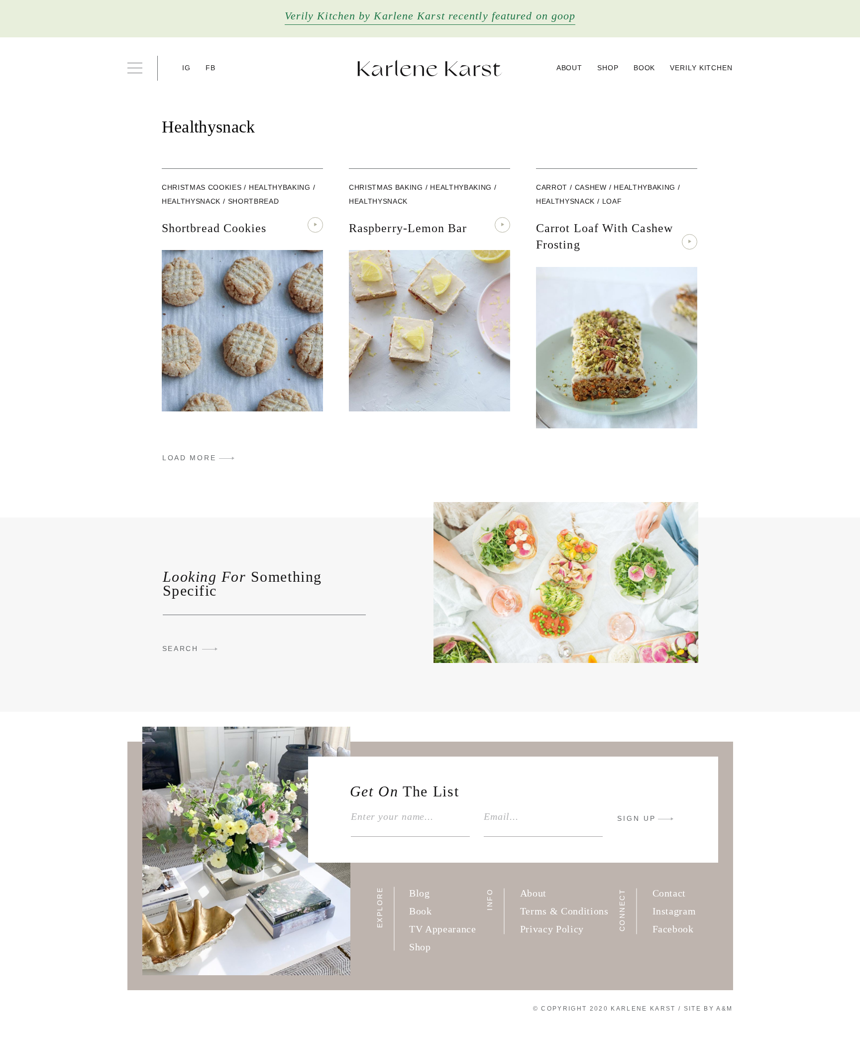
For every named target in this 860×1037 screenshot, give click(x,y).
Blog (419, 893)
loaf (612, 201)
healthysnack (191, 201)
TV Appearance (442, 928)
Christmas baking (386, 187)
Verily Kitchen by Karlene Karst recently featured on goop (430, 15)
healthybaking (280, 187)
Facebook (673, 928)
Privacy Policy (552, 928)
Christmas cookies (201, 187)
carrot (551, 187)
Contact (669, 893)
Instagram (674, 911)
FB (211, 68)
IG (186, 68)
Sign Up (636, 818)
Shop (608, 68)
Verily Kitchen (701, 68)
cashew (591, 187)
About (569, 68)
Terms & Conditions (564, 911)
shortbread (253, 201)
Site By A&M (708, 1008)
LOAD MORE (189, 458)
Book (644, 68)
